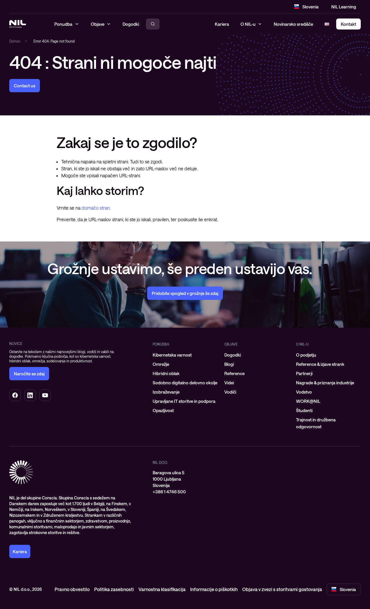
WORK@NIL (308, 401)
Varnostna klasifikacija (162, 589)
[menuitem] (185, 354)
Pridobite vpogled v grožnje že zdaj (185, 293)
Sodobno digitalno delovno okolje (185, 382)
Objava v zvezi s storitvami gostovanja (282, 589)
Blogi (229, 364)
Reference (234, 373)
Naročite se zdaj (29, 373)
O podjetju (306, 354)
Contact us (24, 85)
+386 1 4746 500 (169, 491)
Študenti (304, 410)
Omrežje (161, 364)
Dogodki (232, 354)
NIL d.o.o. (160, 462)
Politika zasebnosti (114, 589)
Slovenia (310, 6)
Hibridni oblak (166, 373)
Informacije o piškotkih (214, 589)
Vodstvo (304, 391)
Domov (15, 41)
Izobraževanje (166, 391)
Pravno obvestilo (72, 589)
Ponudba (161, 344)
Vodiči (230, 391)
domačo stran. (96, 208)
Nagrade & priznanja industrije (325, 382)
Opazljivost (163, 410)
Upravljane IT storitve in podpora (184, 401)
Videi (229, 382)
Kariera (222, 24)
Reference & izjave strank (320, 364)
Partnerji (304, 373)
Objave (231, 344)
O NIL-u (248, 24)
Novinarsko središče (293, 24)
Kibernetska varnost (172, 354)
